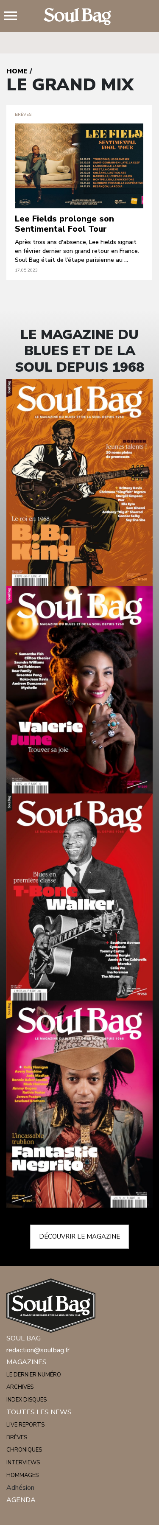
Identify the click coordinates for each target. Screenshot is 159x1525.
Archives (19, 1387)
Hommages (22, 1475)
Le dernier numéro (33, 1375)
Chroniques (24, 1450)
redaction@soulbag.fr (38, 1350)
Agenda (21, 1500)
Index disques (26, 1400)
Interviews (23, 1462)
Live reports (25, 1425)
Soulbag (80, 16)
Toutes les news (39, 1412)
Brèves (16, 1437)
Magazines (26, 1362)
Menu (14, 16)
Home (17, 71)
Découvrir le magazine (79, 1236)
